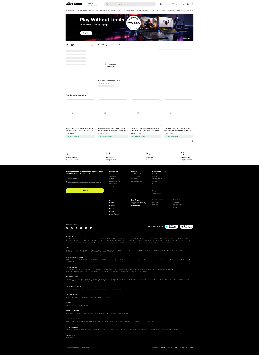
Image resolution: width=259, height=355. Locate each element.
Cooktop (113, 279)
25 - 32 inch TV (168, 250)
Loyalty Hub (190, 10)
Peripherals (127, 321)
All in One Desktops (107, 329)
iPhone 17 (155, 174)
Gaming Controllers (154, 260)
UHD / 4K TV (93, 260)
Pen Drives (137, 321)
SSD (144, 321)
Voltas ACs (76, 239)
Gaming (111, 186)
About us (112, 200)
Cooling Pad (107, 321)
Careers (112, 203)
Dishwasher (94, 271)
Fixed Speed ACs (88, 242)
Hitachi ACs (142, 239)
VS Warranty (134, 178)
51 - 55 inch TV (81, 252)
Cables (96, 313)
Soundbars (166, 260)
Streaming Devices (113, 260)
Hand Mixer (152, 279)
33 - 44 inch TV (180, 250)
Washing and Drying (110, 269)
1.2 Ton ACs (110, 240)
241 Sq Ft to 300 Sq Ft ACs (165, 242)
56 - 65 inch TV (93, 252)
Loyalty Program (135, 176)
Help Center (178, 4)
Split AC (80, 269)
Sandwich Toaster (103, 281)
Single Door (114, 271)
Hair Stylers (84, 297)
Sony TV (100, 250)
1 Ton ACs (101, 240)
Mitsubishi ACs (122, 239)
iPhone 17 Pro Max (157, 178)
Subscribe (85, 191)
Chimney (88, 279)
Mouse (68, 321)
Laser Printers (143, 329)
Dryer (87, 271)
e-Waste (112, 206)
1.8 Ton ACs (130, 240)
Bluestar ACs (102, 239)
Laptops (111, 178)
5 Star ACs (77, 242)
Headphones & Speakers (167, 10)
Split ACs (68, 240)
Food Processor (123, 279)
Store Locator (166, 4)
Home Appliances (116, 10)
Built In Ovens (79, 279)
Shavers (76, 297)
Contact (112, 208)
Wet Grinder (114, 281)
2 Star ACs (176, 240)
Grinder (187, 279)
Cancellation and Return (137, 174)
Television (112, 174)
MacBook (76, 329)
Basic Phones (88, 313)
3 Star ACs (185, 240)
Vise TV (77, 250)
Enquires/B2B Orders (136, 181)
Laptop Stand (118, 321)
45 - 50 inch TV (70, 252)
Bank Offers (155, 204)
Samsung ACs (164, 239)
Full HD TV (102, 260)
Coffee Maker (105, 279)
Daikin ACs (86, 239)
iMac (117, 329)
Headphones (95, 289)
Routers (176, 329)
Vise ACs (68, 239)
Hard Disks (151, 321)
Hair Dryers (106, 297)
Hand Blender (142, 279)
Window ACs (77, 240)
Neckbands (85, 289)
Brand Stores (180, 10)
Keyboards (75, 321)
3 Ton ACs (168, 240)
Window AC (88, 269)
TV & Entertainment (142, 10)
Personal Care (154, 10)
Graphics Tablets (83, 305)
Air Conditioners (70, 10)
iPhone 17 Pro (156, 176)
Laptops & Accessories (102, 10)
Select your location (93, 5)
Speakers (185, 260)
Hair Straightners (96, 297)
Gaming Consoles (141, 260)
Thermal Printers (166, 329)
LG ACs (94, 239)
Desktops (96, 329)
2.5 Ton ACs (158, 240)
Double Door (124, 271)
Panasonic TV (110, 250)
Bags (99, 321)
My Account (135, 206)
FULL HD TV (140, 250)
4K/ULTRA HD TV (129, 250)
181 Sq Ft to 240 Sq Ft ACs (146, 242)
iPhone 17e (155, 181)
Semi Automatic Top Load (144, 269)
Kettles (68, 281)
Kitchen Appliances (129, 10)
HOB (160, 279)
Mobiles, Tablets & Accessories (85, 10)
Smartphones (70, 313)
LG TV (94, 250)
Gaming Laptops (86, 329)
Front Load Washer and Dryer (74, 271)
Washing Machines (114, 181)
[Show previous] (189, 141)
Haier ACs (174, 239)
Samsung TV (85, 250)
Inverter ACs (99, 242)
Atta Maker (69, 279)
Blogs (111, 211)
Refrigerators (104, 271)
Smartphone (112, 176)
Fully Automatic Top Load (126, 269)
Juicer (165, 279)
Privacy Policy (177, 207)
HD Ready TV (76, 260)
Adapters (103, 313)
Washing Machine (157, 193)
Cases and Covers (123, 313)
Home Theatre (176, 260)
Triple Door (134, 271)
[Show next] (192, 141)
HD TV (149, 250)
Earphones (104, 289)
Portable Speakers (115, 289)
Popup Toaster (91, 281)
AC (153, 183)
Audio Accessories (127, 260)
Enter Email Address (74, 178)
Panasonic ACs (153, 239)
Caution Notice (177, 204)
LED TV (68, 260)
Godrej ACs (112, 239)
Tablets (68, 305)
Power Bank (112, 313)
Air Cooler (154, 186)
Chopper (95, 279)
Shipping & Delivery (138, 203)
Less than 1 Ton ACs (90, 240)
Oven (82, 281)
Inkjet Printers (132, 329)
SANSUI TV (69, 250)
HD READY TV (157, 250)
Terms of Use (176, 202)
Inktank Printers (154, 329)
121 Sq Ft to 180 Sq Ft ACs (128, 242)
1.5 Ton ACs (120, 240)
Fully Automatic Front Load (163, 269)
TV (152, 188)
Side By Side (143, 271)
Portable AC (98, 269)
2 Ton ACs (139, 240)
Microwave (75, 281)
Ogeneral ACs (184, 239)
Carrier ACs (133, 239)
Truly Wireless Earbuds (72, 289)
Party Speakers (113, 183)
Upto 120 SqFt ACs (111, 242)
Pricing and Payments (158, 200)
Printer (123, 329)
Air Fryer (133, 279)
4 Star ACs (69, 242)
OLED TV (119, 250)
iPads (74, 305)
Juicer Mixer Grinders (176, 279)
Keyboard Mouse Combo (88, 321)
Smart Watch (69, 337)
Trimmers (68, 297)
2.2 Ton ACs (148, 240)
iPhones (78, 313)
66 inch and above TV (106, 252)
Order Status (114, 214)
